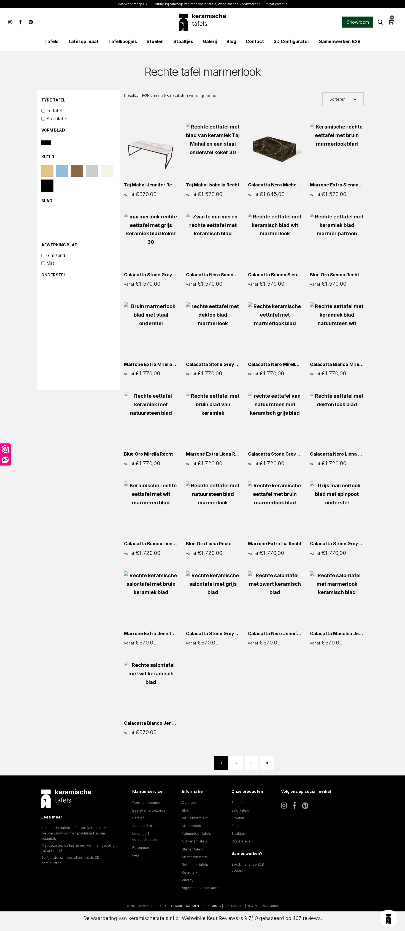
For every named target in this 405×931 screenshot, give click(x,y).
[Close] (364, 836)
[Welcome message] (388, 918)
